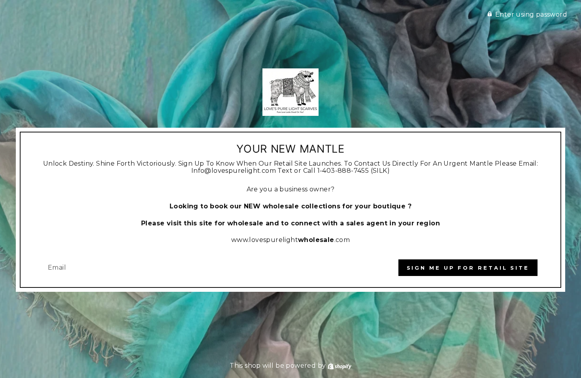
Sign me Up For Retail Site (468, 268)
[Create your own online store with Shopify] (339, 365)
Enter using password (531, 14)
